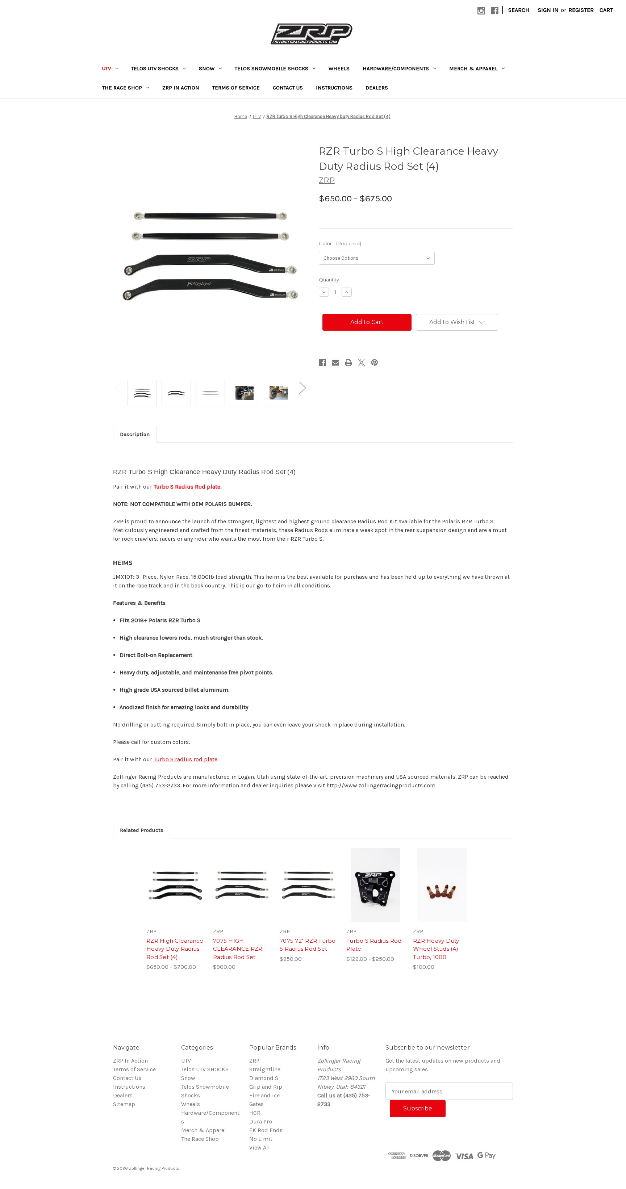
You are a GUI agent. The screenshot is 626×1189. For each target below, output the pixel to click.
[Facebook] (494, 10)
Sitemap (124, 1104)
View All (259, 1147)
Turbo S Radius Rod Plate (374, 945)
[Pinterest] (374, 362)
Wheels (339, 68)
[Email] (335, 362)
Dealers (377, 87)
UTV (106, 68)
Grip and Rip (265, 1086)
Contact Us (288, 87)
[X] (361, 362)
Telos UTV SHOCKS (155, 68)
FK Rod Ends (266, 1130)
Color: (340, 243)
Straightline (264, 1069)
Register (581, 10)
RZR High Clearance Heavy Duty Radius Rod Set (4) (175, 948)
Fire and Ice (264, 1095)
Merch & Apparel (473, 68)
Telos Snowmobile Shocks (271, 68)
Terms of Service (236, 87)
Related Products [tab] (141, 830)
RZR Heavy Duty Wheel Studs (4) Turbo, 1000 (436, 948)
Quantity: (329, 279)
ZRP (254, 1060)
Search (518, 10)
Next (302, 388)
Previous (118, 388)
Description (135, 434)
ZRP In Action (180, 87)
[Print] (348, 362)
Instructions (334, 87)
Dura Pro (260, 1121)
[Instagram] (481, 10)
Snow (206, 68)
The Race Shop (122, 87)
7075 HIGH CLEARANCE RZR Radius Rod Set (237, 948)
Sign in (548, 10)
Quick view (169, 877)
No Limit (260, 1138)
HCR (254, 1112)
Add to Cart (308, 892)
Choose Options (175, 892)
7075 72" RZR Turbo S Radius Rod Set (308, 945)
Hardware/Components (396, 68)
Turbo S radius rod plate (185, 759)
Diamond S (263, 1078)
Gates (256, 1104)
